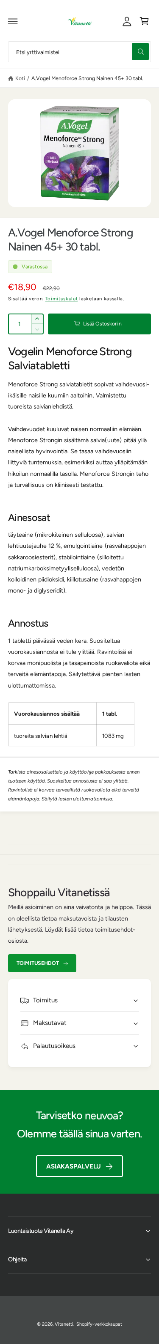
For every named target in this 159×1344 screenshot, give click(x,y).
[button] (13, 21)
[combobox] (79, 51)
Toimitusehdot (38, 963)
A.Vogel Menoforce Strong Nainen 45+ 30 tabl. (87, 78)
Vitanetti (64, 1324)
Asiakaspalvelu (73, 1166)
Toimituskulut (61, 299)
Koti (20, 78)
